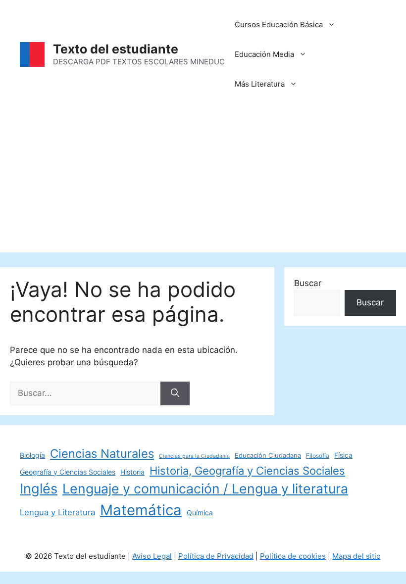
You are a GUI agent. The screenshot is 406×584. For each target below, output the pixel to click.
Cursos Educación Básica (279, 24)
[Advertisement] (203, 183)
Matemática (141, 510)
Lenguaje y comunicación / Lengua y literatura (205, 488)
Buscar (307, 283)
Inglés (38, 489)
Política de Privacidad (216, 556)
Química (200, 512)
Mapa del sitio (356, 556)
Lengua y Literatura (57, 512)
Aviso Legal (152, 556)
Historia (132, 472)
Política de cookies (293, 556)
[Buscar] (175, 393)
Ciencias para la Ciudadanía (194, 456)
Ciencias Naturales (102, 453)
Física (343, 455)
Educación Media (264, 54)
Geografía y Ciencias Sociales (67, 472)
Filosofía (317, 455)
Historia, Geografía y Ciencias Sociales (247, 470)
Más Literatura (260, 84)
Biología (32, 455)
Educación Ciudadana (268, 455)
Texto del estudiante (115, 49)
